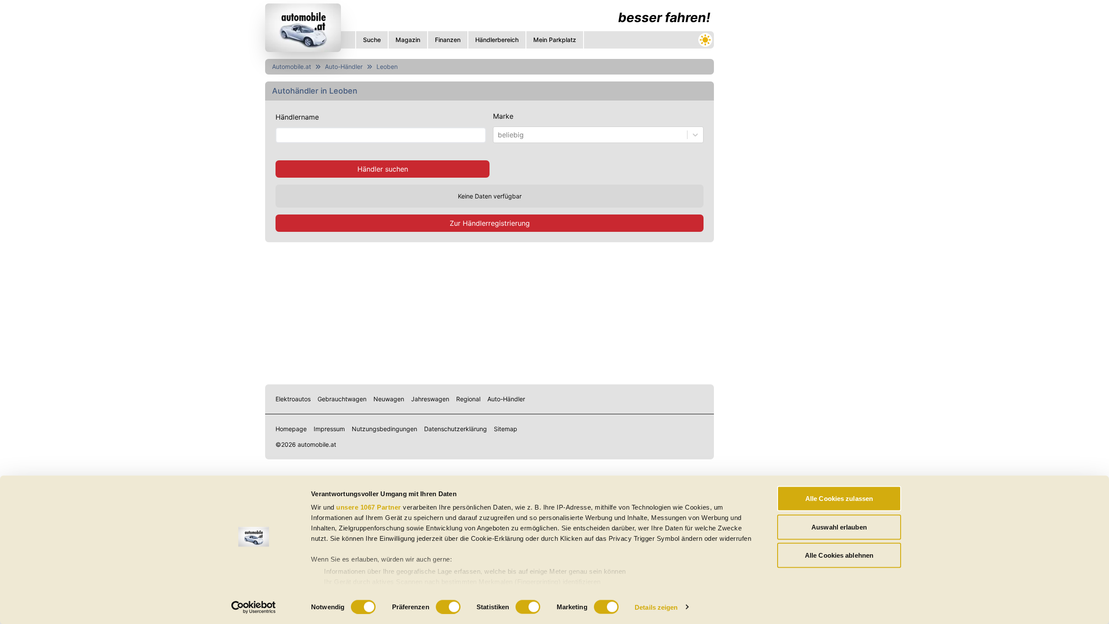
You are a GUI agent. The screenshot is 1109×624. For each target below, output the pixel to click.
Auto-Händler (344, 66)
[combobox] (499, 135)
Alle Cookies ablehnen (839, 555)
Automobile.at (291, 66)
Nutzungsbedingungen (384, 428)
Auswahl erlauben (839, 526)
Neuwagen (388, 399)
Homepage (291, 428)
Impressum (329, 428)
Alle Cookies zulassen (839, 498)
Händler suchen (382, 169)
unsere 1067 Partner (368, 507)
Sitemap (505, 428)
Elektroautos (293, 399)
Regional (468, 399)
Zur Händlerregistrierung (490, 223)
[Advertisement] (489, 311)
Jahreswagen (430, 399)
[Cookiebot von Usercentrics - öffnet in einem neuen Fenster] (254, 607)
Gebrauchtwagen (342, 399)
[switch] (448, 607)
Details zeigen (656, 607)
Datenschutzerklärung (455, 428)
